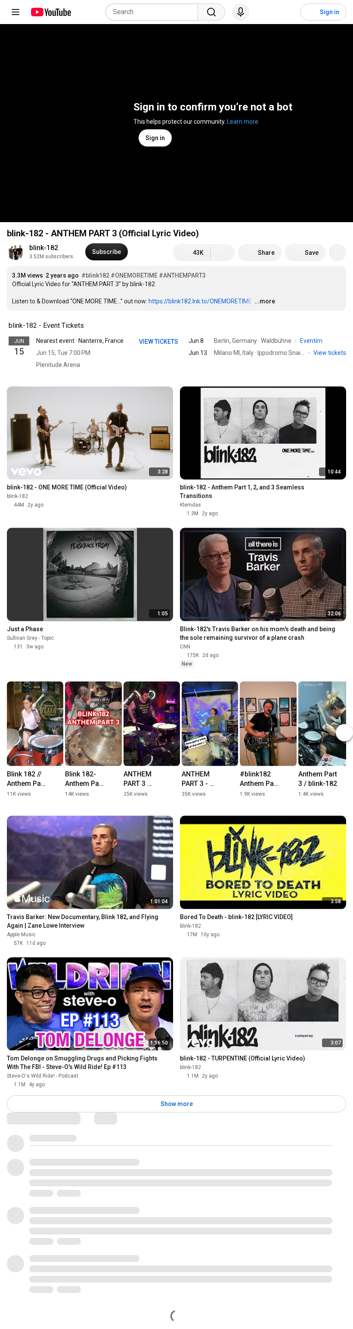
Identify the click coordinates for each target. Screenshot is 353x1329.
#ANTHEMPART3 (182, 275)
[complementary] (88, 325)
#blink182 (95, 275)
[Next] (344, 732)
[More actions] (337, 252)
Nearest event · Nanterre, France (80, 340)
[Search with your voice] (240, 12)
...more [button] (264, 301)
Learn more (242, 121)
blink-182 (43, 248)
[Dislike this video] (223, 252)
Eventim (312, 340)
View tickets (329, 352)
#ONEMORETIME (134, 275)
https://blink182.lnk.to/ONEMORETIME (200, 301)
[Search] (211, 12)
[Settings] (288, 12)
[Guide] (15, 12)
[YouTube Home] (50, 12)
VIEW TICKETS (158, 341)
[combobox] (154, 12)
